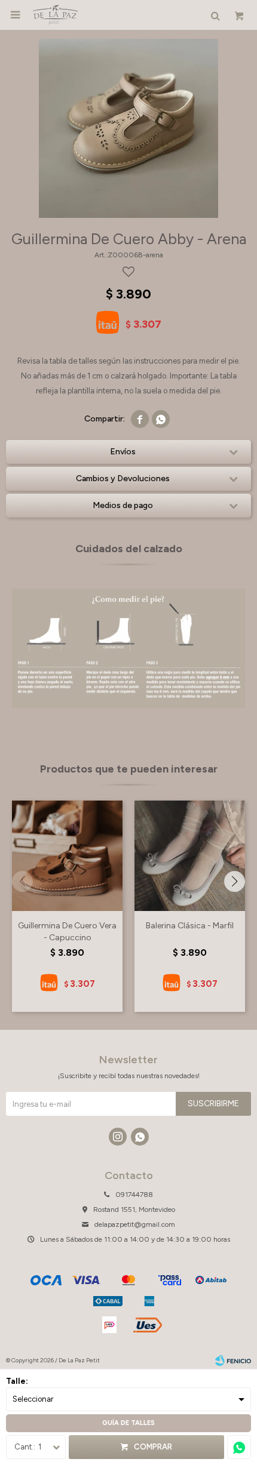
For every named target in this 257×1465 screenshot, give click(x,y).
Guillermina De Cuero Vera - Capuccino (67, 932)
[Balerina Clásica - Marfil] (189, 856)
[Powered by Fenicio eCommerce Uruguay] (233, 1360)
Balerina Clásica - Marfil (190, 926)
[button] (234, 881)
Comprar (153, 1446)
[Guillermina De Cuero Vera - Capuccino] (67, 856)
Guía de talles (128, 1423)
